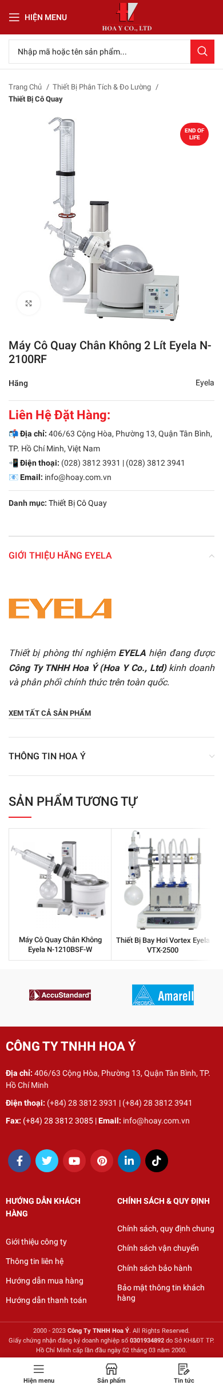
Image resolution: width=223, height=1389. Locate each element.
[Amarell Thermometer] (163, 995)
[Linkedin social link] (129, 1160)
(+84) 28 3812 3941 (157, 1102)
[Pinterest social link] (101, 1160)
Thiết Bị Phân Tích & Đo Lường (103, 87)
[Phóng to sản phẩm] (28, 303)
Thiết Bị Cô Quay (36, 99)
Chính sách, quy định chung (165, 1228)
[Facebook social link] (19, 1160)
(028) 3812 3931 (91, 462)
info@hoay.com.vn (78, 477)
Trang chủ (26, 87)
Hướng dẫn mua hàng (44, 1280)
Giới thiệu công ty (36, 1241)
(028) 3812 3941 (155, 462)
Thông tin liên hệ (34, 1261)
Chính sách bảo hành (154, 1268)
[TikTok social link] (156, 1160)
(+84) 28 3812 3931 (82, 1102)
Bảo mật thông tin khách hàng (161, 1292)
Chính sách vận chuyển (158, 1248)
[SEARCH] (202, 52)
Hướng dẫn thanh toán (46, 1300)
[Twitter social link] (46, 1160)
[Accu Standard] (60, 995)
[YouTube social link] (74, 1160)
